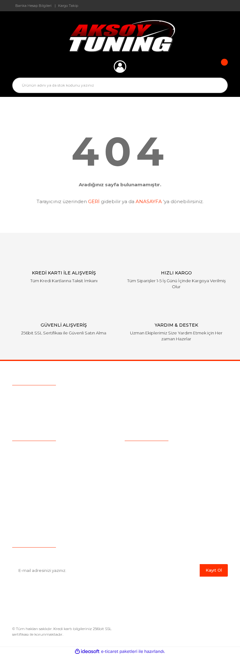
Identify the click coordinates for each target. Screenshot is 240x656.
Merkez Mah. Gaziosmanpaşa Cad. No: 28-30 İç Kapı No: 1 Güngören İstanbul (108, 419)
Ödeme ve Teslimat (146, 459)
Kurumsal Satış (28, 459)
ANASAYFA (149, 201)
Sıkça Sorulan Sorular (35, 469)
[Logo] (120, 36)
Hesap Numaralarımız (148, 498)
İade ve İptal (138, 479)
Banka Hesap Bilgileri (33, 5)
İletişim (20, 498)
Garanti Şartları (140, 488)
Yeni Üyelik (23, 488)
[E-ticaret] (119, 651)
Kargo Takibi (25, 479)
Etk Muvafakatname (146, 508)
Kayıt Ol (214, 570)
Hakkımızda (25, 450)
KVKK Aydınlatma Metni (150, 517)
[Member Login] (120, 66)
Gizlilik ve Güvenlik (144, 469)
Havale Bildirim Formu (149, 527)
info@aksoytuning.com (52, 407)
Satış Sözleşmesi (143, 450)
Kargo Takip (68, 5)
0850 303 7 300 (51, 395)
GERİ (94, 201)
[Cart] (220, 66)
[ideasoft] (87, 651)
